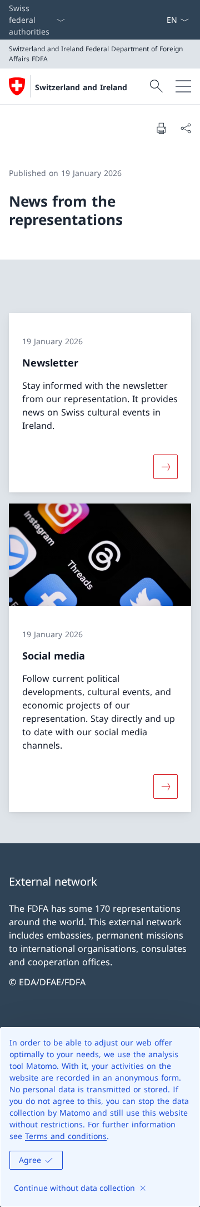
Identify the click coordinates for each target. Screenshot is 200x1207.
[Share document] (185, 128)
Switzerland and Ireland (81, 87)
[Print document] (161, 128)
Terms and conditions (66, 1136)
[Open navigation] (183, 86)
